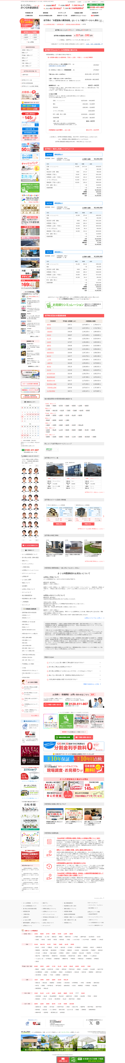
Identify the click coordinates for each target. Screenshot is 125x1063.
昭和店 (79, 969)
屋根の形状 (24, 642)
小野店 (82, 982)
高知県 (48, 431)
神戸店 (37, 985)
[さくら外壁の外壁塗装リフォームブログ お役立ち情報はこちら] (30, 293)
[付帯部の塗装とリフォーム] (30, 262)
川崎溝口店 (99, 947)
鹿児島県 (87, 436)
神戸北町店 (58, 985)
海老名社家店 (85, 950)
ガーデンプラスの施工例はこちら (29, 798)
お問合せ (102, 1)
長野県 (54, 415)
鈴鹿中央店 (65, 975)
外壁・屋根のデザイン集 (70, 920)
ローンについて (26, 592)
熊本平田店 (98, 1007)
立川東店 (70, 947)
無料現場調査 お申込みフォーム (31, 922)
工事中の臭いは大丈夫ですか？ (30, 699)
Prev (44, 470)
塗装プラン (25, 560)
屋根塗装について (26, 617)
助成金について (25, 627)
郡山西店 (95, 985)
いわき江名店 (76, 939)
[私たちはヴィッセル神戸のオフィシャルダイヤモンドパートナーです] (30, 755)
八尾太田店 (67, 982)
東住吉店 (45, 982)
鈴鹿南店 (58, 975)
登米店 (43, 939)
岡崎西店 (91, 972)
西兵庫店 (89, 982)
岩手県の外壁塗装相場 (27, 83)
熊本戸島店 (90, 1007)
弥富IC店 (84, 972)
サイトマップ (26, 605)
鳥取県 (67, 430)
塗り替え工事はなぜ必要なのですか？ (30, 688)
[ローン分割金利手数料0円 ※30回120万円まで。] (30, 156)
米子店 (44, 999)
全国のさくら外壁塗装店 (31, 930)
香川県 (87, 430)
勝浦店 (85, 956)
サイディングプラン (28, 564)
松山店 (64, 999)
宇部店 (89, 996)
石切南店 (59, 982)
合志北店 (45, 1009)
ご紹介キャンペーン (93, 919)
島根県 (74, 430)
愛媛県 (80, 430)
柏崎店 (43, 969)
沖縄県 (94, 436)
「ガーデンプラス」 (65, 1032)
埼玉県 (62, 410)
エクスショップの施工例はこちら (29, 781)
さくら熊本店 (53, 1009)
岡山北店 (61, 996)
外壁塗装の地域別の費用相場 (73, 24)
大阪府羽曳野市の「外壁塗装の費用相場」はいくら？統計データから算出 (30, 879)
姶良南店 (62, 1012)
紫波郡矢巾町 (51, 380)
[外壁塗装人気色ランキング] (30, 390)
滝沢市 (49, 370)
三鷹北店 (50, 947)
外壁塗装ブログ (95, 1)
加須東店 (74, 953)
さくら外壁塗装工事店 (49, 24)
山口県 (61, 430)
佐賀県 (54, 436)
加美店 (49, 939)
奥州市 (49, 366)
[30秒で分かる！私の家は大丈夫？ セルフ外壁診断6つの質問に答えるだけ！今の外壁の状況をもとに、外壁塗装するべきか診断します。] (30, 220)
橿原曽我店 (38, 988)
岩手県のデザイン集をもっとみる (94, 492)
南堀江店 (37, 982)
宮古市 (49, 328)
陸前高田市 (50, 352)
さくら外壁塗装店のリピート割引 (96, 922)
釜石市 (49, 356)
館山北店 (81, 953)
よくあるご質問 (86, 1)
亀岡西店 (80, 985)
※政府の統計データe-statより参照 (57, 65)
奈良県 (74, 425)
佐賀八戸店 (75, 1007)
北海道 (48, 405)
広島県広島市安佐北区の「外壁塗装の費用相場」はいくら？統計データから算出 (30, 889)
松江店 (50, 999)
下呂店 (51, 975)
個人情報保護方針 (71, 1)
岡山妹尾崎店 (53, 996)
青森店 (60, 936)
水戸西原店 (48, 958)
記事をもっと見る (34, 336)
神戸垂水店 (50, 985)
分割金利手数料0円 (93, 914)
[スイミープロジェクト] (30, 838)
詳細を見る (59, 524)
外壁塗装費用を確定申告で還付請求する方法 (71, 863)
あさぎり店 (70, 1009)
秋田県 (74, 405)
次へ (37, 466)
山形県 (80, 405)
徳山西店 (83, 996)
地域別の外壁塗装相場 (69, 914)
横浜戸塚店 (45, 950)
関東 (27, 944)
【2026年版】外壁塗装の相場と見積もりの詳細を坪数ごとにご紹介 (78, 838)
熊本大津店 (62, 1009)
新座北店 (100, 950)
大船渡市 (49, 331)
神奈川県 (55, 410)
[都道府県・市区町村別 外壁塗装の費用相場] (30, 396)
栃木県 (81, 410)
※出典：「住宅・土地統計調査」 (93, 44)
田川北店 (52, 1007)
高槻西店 (52, 982)
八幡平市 (49, 363)
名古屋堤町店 (68, 972)
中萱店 (57, 969)
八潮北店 (45, 953)
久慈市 (49, 342)
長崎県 (61, 436)
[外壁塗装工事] (30, 230)
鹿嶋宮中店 (65, 958)
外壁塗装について (26, 615)
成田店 (79, 956)
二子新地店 (62, 950)
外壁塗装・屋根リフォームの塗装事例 (73, 917)
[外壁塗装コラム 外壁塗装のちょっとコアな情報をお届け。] (30, 374)
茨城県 (75, 410)
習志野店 (89, 953)
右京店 (74, 985)
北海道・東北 (27, 934)
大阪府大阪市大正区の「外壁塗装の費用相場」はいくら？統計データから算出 (30, 875)
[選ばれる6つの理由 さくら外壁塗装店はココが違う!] (30, 23)
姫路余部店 (67, 985)
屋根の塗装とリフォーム (70, 908)
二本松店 (101, 939)
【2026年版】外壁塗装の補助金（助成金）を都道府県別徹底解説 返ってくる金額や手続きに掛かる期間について (80, 874)
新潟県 (48, 415)
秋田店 (55, 939)
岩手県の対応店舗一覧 (30, 71)
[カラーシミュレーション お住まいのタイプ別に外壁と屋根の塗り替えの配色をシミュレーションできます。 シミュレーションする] (30, 198)
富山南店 (92, 969)
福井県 (80, 415)
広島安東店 (38, 996)
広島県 (48, 430)
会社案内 (79, 1)
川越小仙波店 (53, 953)
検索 (37, 124)
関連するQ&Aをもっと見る (91, 684)
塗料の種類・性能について (28, 648)
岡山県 (54, 430)
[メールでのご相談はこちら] (30, 545)
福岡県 (48, 436)
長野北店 (64, 969)
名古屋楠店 (53, 972)
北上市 (49, 338)
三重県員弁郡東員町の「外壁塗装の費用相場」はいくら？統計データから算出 (30, 870)
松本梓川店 (50, 969)
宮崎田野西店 (92, 1009)
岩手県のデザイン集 (27, 80)
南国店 (79, 999)
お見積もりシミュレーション (30, 570)
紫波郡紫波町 (51, 377)
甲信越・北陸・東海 (27, 966)
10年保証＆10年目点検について (50, 917)
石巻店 (37, 939)
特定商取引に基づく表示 (29, 598)
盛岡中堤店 (25, 74)
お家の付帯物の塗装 (26, 645)
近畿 (27, 979)
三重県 (67, 420)
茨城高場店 (57, 958)
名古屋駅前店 (38, 972)
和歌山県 (80, 425)
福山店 (45, 996)
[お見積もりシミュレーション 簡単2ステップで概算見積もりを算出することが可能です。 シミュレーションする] (30, 187)
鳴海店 (60, 972)
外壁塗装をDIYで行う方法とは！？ (30, 670)
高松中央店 (71, 999)
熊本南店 (37, 1009)
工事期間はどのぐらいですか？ (30, 705)
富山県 (74, 415)
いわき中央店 (85, 939)
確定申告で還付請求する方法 (28, 629)
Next (103, 470)
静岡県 (54, 420)
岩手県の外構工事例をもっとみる (94, 561)
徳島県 (93, 430)
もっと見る (31, 42)
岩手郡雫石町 (51, 373)
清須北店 (76, 972)
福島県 (87, 405)
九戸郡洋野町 (51, 391)
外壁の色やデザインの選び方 (30, 633)
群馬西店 (96, 958)
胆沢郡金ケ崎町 (51, 384)
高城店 (77, 1009)
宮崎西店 (84, 1009)
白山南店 (85, 969)
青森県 (54, 405)
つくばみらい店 (39, 958)
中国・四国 (27, 993)
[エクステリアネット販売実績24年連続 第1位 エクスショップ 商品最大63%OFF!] (30, 773)
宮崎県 (80, 436)
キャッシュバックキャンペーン (96, 917)
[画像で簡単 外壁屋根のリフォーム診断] (30, 209)
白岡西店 (61, 953)
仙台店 (98, 936)
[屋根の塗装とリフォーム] (30, 241)
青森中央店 (68, 936)
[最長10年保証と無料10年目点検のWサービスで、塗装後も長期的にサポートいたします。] (30, 105)
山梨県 (61, 415)
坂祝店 (45, 975)
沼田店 (37, 961)
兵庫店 (43, 985)
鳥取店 (95, 996)
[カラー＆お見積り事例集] (30, 384)
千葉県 (68, 410)
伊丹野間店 (75, 982)
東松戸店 (37, 956)
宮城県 (67, 405)
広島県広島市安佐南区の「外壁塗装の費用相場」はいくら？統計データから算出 (30, 884)
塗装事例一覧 (30, 341)
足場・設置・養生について (28, 660)
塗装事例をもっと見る (33, 366)
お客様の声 (25, 576)
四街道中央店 (71, 956)
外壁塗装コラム (68, 922)
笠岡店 (76, 996)
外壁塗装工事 (60, 24)
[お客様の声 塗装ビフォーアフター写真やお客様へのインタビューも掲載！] (30, 94)
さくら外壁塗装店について (29, 554)
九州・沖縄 (27, 1004)
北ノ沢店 (47, 936)
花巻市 (49, 335)
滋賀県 (67, 425)
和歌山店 (46, 988)
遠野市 (49, 345)
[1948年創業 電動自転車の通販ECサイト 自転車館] (30, 807)
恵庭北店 (54, 936)
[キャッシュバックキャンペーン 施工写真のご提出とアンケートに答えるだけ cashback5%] (30, 166)
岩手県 (61, 405)
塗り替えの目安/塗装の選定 (30, 908)
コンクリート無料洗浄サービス (96, 925)
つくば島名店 (93, 956)
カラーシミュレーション (29, 573)
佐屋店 (46, 972)
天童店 (68, 939)
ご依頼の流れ (26, 567)
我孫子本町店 (46, 956)
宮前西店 (85, 947)
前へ (23, 466)
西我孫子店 (54, 956)
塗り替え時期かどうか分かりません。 (30, 693)
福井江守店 (100, 969)
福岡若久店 (38, 1007)
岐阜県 (61, 420)
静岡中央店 (98, 972)
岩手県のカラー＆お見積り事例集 (30, 86)
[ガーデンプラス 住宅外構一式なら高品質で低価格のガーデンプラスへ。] (30, 790)
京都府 (61, 425)
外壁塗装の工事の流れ (27, 657)
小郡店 (68, 1007)
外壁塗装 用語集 (26, 677)
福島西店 (93, 939)
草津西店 (87, 985)
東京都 (48, 410)
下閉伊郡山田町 (51, 387)
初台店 (37, 947)
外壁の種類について (26, 640)
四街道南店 (63, 956)
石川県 (67, 415)
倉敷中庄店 (69, 996)
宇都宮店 (73, 958)
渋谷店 (43, 947)
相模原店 (69, 950)
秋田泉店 (62, 939)
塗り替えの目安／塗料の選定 (30, 557)
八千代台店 (96, 953)
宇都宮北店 (80, 958)
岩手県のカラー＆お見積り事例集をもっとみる (90, 528)
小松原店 (76, 950)
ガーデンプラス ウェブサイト (96, 905)
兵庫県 (54, 425)
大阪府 (48, 425)
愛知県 (48, 420)
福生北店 (63, 947)
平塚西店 (93, 950)
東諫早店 (83, 1007)
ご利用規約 (25, 602)
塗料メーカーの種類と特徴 (28, 650)
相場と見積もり (25, 624)
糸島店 (45, 1007)
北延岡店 (46, 1012)
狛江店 (56, 947)
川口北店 (37, 953)
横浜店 (92, 947)
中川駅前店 (78, 947)
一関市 (49, 349)
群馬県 (88, 410)
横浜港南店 (53, 950)
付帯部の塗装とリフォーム (49, 908)
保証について (26, 583)
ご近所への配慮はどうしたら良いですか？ (30, 710)
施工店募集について (93, 908)
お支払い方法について (28, 589)
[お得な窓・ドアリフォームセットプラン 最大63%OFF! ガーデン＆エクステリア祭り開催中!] (30, 284)
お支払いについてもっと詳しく (93, 618)
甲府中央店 (71, 969)
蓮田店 (68, 953)
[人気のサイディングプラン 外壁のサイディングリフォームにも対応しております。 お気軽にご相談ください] (30, 252)
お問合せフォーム (27, 925)
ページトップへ (98, 898)
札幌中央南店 (38, 936)
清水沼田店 (38, 975)
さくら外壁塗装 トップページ (31, 903)
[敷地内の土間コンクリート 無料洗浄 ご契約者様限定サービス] (30, 177)
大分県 (74, 436)
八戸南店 (75, 936)
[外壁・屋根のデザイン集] (30, 273)
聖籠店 (37, 969)
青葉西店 (37, 950)
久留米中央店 (60, 1007)
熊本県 (67, 436)
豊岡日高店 (96, 982)
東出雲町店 (57, 999)
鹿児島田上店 (54, 1012)
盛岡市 (49, 324)
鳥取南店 (37, 999)
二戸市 (49, 359)
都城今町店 (38, 1012)
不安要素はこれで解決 (28, 664)
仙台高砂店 (91, 936)
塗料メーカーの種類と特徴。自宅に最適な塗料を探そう (75, 850)
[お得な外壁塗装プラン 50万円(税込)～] (30, 147)
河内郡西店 (89, 958)
